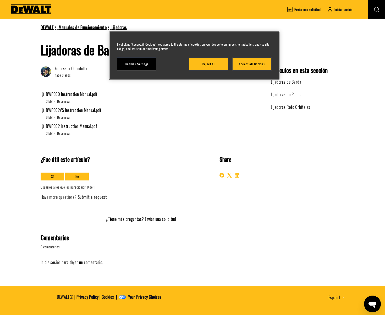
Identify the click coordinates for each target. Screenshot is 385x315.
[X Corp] (229, 175)
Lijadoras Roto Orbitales (290, 107)
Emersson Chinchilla (71, 68)
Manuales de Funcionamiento (83, 27)
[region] (194, 55)
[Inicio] (31, 9)
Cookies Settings (136, 64)
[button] (342, 9)
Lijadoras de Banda (286, 82)
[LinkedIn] (237, 175)
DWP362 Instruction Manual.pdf (71, 126)
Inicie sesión (50, 262)
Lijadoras (119, 27)
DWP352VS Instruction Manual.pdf (73, 110)
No (77, 176)
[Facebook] (221, 175)
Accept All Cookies (252, 64)
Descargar (64, 101)
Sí (52, 176)
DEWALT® (65, 297)
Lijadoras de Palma (286, 94)
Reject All (209, 64)
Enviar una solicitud (160, 219)
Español (334, 297)
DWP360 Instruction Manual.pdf (71, 94)
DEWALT (47, 27)
